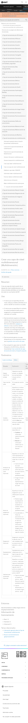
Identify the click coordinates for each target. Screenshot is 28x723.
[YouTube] (24, 655)
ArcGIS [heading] (3, 662)
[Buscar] (22, 2)
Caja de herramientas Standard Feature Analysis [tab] (13, 236)
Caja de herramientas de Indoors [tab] (12, 112)
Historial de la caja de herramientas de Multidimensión (13, 153)
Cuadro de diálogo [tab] (7, 360)
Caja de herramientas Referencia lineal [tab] (13, 126)
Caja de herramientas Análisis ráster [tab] (13, 208)
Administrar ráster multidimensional (13, 173)
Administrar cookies (8, 712)
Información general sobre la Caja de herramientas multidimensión (13, 142)
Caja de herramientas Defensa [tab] (11, 80)
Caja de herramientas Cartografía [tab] (12, 55)
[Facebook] (17, 652)
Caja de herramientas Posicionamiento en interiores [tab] (14, 117)
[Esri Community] (17, 655)
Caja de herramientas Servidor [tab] (11, 220)
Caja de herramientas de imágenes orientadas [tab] (12, 197)
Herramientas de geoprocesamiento (12, 25)
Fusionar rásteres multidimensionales (13, 177)
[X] (21, 652)
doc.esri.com (12, 16)
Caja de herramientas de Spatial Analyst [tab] (14, 229)
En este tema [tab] (5, 277)
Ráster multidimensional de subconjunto (14, 183)
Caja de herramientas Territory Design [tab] (13, 240)
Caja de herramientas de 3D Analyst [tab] (13, 35)
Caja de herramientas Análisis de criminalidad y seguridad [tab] (11, 62)
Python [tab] (15, 360)
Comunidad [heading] (4, 666)
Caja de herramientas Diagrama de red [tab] (13, 193)
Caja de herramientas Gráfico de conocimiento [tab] (11, 122)
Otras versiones (15, 270)
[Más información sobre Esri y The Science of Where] (5, 656)
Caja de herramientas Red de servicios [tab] (13, 252)
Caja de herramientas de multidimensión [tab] (14, 138)
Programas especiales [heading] (7, 677)
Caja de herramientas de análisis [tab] (12, 42)
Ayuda (15, 10)
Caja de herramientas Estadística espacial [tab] (14, 232)
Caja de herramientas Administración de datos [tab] (13, 73)
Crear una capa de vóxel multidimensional (14, 167)
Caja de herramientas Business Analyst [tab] (13, 51)
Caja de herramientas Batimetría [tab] (12, 48)
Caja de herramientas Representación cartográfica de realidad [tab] (13, 216)
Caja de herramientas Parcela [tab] (11, 202)
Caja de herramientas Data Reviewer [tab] (13, 77)
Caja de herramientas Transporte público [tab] (14, 205)
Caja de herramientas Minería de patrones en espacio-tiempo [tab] (11, 224)
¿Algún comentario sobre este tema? (16, 645)
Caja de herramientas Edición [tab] (11, 84)
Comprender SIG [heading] (6, 670)
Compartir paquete (21, 351)
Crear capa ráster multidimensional (12, 163)
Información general (8, 6)
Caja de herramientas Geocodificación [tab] (13, 101)
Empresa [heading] (4, 673)
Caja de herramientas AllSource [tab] (11, 38)
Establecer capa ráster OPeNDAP (12, 170)
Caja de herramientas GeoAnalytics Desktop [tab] (12, 91)
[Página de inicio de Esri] (4, 2)
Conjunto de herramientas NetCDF (14, 186)
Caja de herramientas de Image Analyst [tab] (13, 109)
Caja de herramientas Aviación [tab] (11, 45)
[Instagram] (21, 655)
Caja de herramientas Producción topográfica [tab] (11, 245)
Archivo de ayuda (6, 272)
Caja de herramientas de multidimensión (13, 27)
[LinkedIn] (24, 652)
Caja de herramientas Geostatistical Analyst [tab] (12, 105)
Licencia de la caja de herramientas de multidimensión (13, 147)
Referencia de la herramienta (23, 10)
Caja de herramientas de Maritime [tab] (12, 135)
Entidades (19, 6)
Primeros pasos (9, 10)
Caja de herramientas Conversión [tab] (12, 58)
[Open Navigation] (26, 2)
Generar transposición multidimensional (14, 160)
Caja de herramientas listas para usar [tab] (13, 212)
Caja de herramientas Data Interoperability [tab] (10, 67)
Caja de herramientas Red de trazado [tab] (13, 249)
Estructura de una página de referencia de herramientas (12, 31)
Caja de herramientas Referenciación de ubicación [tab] (13, 130)
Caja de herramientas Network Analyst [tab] (13, 190)
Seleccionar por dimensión (10, 180)
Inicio (3, 10)
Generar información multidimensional (13, 157)
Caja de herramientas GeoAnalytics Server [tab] (12, 96)
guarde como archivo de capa (16, 341)
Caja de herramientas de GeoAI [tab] (11, 87)
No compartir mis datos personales (11, 716)
